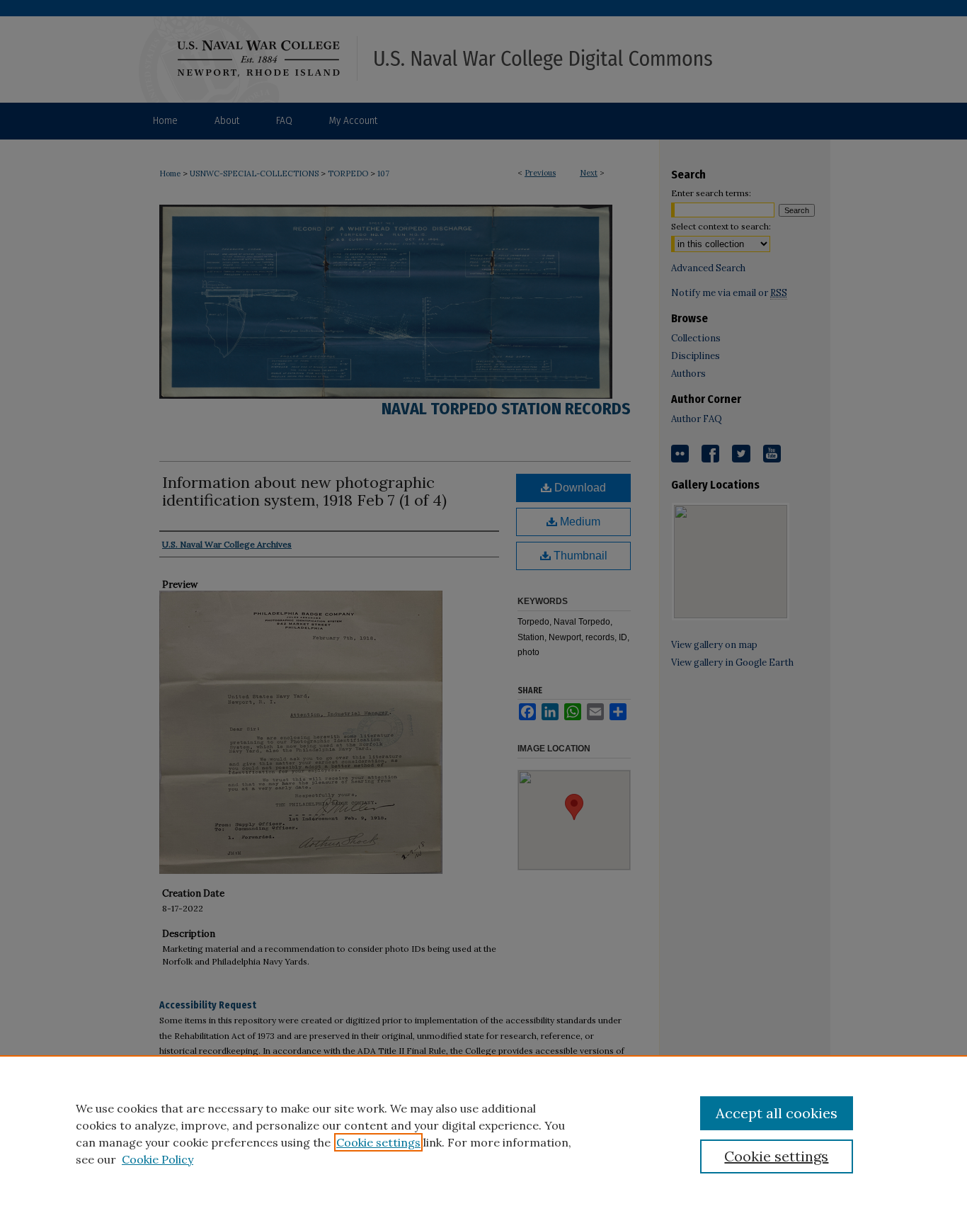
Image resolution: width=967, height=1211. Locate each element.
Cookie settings (378, 1142)
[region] (483, 1133)
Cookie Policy (157, 1159)
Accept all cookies (776, 1113)
